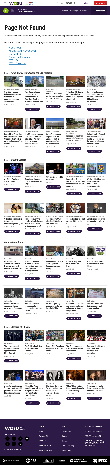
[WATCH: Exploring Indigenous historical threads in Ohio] (55, 293)
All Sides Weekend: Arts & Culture (12, 180)
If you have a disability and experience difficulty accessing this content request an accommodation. (95, 443)
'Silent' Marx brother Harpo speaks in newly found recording (75, 388)
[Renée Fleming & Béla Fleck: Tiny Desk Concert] (34, 335)
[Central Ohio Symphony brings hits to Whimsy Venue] (55, 335)
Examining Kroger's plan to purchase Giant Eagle (34, 181)
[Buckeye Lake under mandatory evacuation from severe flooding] (55, 81)
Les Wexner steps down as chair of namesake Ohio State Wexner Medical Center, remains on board (34, 139)
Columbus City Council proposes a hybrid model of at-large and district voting (75, 95)
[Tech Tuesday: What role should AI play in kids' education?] (55, 208)
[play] (6, 11)
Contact (64, 441)
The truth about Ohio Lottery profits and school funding (95, 305)
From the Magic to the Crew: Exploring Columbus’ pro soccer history (54, 265)
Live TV (87, 3)
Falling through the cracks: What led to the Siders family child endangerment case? (34, 222)
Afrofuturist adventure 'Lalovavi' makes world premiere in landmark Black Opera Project (13, 389)
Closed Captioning (68, 446)
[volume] (12, 10)
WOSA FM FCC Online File (93, 431)
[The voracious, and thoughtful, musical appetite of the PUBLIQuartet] (13, 335)
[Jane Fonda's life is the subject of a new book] (96, 208)
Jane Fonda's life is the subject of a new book (96, 220)
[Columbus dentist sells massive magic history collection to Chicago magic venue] (75, 293)
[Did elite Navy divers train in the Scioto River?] (75, 251)
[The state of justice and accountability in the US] (75, 208)
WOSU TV (13, 60)
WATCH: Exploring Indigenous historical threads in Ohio (54, 305)
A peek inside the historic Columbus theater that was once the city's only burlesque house (33, 266)
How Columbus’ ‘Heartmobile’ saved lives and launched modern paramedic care (13, 265)
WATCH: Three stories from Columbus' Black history (95, 263)
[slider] (15, 11)
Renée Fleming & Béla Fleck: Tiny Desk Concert (33, 348)
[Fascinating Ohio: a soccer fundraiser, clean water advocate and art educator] (75, 168)
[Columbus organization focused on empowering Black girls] (13, 208)
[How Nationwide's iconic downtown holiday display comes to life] (34, 293)
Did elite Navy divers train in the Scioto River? (74, 263)
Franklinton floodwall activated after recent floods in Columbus (74, 138)
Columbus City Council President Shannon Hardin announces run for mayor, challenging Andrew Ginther (96, 139)
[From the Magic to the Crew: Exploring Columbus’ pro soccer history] (55, 251)
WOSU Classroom (17, 63)
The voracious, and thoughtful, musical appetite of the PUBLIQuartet (11, 349)
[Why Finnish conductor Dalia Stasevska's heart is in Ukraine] (75, 335)
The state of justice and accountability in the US (75, 221)
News (41, 431)
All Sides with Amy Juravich (23, 51)
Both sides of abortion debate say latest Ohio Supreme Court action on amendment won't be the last (13, 139)
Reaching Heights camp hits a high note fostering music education (96, 349)
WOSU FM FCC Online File (93, 426)
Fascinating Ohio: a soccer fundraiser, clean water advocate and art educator (75, 182)
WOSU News (15, 47)
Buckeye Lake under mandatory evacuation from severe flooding (54, 96)
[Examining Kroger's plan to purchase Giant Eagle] (34, 168)
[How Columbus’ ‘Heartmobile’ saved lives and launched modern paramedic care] (13, 251)
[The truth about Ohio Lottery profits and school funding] (96, 293)
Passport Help (66, 450)
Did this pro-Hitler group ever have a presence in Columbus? (13, 305)
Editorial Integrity (67, 431)
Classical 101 (15, 54)
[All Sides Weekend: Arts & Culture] (13, 168)
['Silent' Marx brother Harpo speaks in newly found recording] (75, 375)
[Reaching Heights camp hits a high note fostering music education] (96, 335)
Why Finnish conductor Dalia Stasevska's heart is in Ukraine (75, 348)
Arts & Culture (91, 89)
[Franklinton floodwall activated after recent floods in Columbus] (75, 123)
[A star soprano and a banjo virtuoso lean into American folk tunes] (96, 375)
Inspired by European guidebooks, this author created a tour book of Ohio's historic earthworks (96, 97)
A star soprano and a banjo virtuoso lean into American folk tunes (96, 388)
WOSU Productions (45, 450)
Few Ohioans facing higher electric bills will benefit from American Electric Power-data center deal (34, 97)
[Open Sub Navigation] (77, 3)
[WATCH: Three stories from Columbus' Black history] (96, 251)
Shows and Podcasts (19, 57)
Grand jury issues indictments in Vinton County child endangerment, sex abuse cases (12, 97)
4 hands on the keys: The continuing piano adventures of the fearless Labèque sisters (54, 391)
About (64, 426)
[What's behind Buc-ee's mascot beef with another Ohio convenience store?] (96, 168)
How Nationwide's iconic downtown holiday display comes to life (33, 307)
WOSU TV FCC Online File (93, 436)
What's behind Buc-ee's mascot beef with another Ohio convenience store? (96, 182)
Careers (64, 436)
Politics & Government (73, 89)
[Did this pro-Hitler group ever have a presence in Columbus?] (13, 293)
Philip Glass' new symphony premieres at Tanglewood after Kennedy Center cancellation (34, 391)
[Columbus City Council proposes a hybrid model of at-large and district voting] (75, 81)
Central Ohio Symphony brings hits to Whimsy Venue (55, 348)
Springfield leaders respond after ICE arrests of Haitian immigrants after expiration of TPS (53, 139)
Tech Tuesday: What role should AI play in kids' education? (54, 221)
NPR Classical (8, 343)
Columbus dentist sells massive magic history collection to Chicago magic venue (75, 307)
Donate (101, 3)
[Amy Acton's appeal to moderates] (55, 168)
